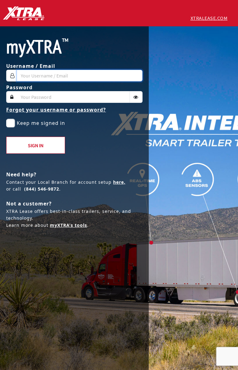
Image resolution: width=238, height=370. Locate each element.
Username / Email (30, 66)
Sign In (35, 145)
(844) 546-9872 (41, 189)
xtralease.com (209, 18)
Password (19, 87)
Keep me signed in (41, 123)
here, (119, 182)
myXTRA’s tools (68, 225)
